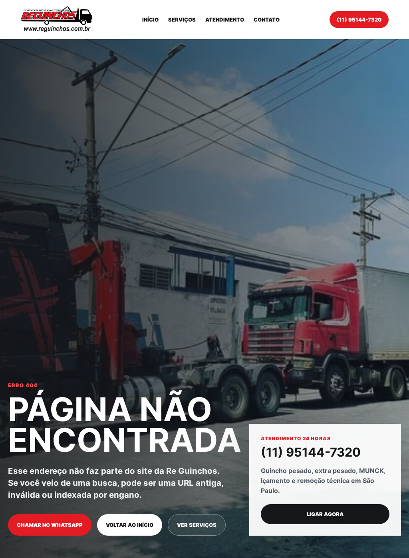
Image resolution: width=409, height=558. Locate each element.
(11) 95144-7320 (359, 19)
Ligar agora (325, 514)
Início (150, 19)
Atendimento (224, 19)
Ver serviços (196, 525)
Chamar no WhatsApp (50, 525)
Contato (267, 19)
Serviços (182, 19)
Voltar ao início (129, 525)
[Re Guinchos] (56, 19)
